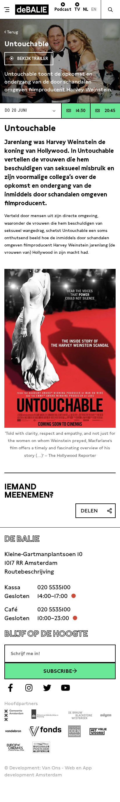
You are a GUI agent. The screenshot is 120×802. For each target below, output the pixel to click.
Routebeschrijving (29, 571)
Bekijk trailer (32, 58)
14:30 (80, 110)
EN (93, 9)
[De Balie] (32, 9)
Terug (12, 32)
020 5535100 (53, 587)
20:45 (110, 110)
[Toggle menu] (6, 9)
